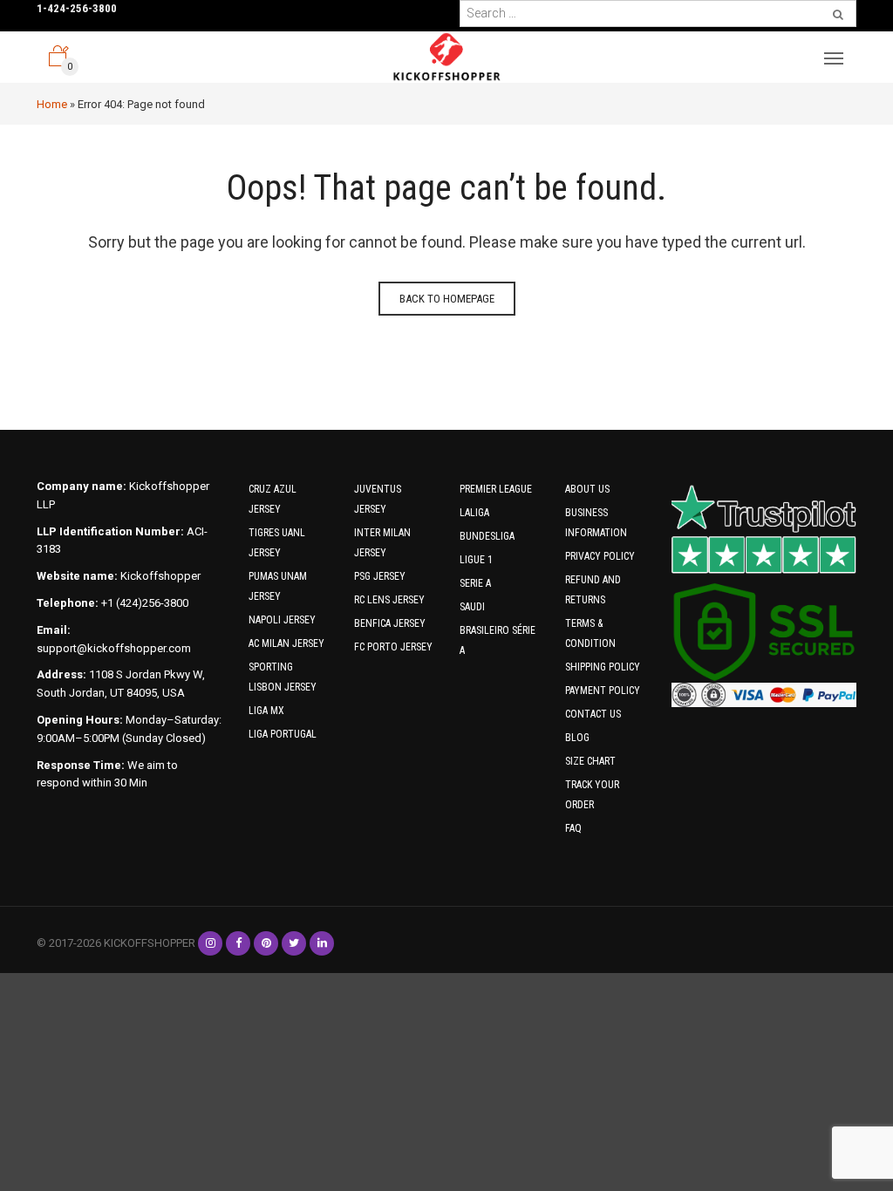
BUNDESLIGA (487, 536)
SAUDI (472, 607)
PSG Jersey (380, 576)
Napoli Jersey (282, 620)
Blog (577, 738)
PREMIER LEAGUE (496, 489)
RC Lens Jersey (389, 600)
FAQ (573, 828)
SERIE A (475, 583)
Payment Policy (602, 690)
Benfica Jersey (390, 623)
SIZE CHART (590, 761)
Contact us (593, 714)
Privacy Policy (600, 556)
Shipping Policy (602, 667)
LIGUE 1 (476, 560)
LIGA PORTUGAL (283, 734)
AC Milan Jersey (286, 643)
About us (587, 489)
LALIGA (474, 513)
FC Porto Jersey (393, 647)
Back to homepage (446, 298)
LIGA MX (266, 710)
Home (52, 104)
